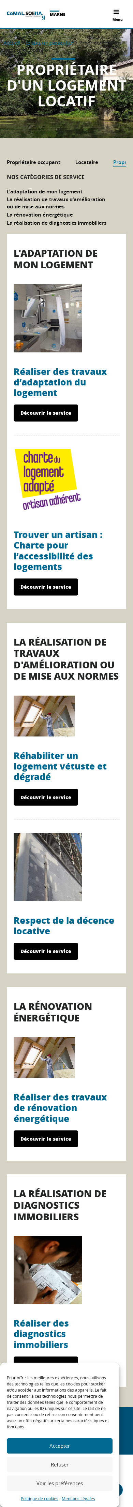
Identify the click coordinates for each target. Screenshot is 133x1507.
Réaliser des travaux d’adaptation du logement (60, 382)
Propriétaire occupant (33, 162)
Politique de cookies (39, 1498)
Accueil (11, 42)
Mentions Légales (78, 1498)
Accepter (59, 1445)
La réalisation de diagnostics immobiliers (56, 222)
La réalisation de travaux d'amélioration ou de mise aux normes (56, 203)
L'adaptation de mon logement (45, 191)
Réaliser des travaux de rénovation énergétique (60, 1107)
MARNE (57, 14)
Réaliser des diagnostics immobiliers (41, 1333)
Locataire (86, 162)
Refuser (60, 1464)
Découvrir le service (45, 412)
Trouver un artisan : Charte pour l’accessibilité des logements (58, 550)
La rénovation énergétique (40, 214)
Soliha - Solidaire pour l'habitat (26, 15)
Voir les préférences (59, 1483)
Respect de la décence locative (64, 925)
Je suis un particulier (49, 42)
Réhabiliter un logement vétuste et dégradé (60, 766)
